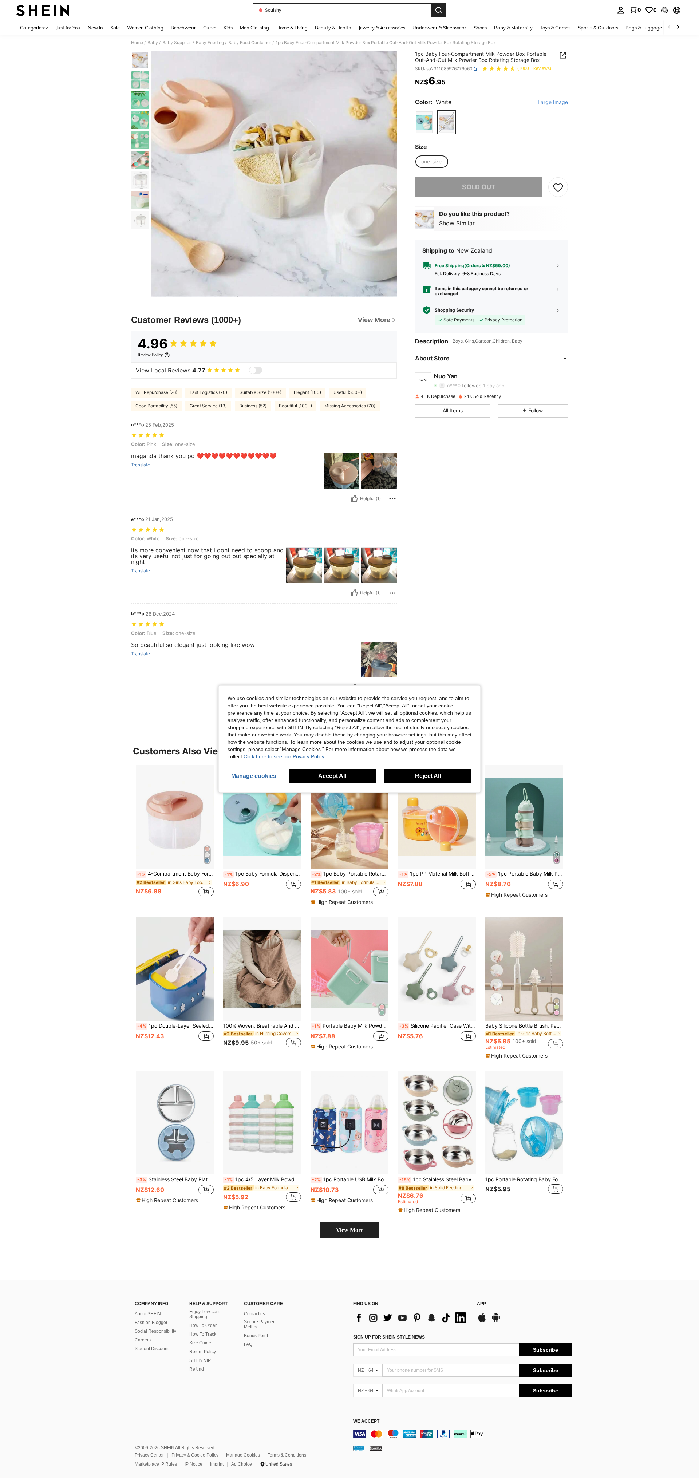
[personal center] (620, 10)
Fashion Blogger (151, 1322)
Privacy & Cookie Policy (194, 1455)
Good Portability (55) (156, 405)
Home (137, 42)
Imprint (217, 1464)
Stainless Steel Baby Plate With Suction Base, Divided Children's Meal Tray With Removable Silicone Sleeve (175, 1179)
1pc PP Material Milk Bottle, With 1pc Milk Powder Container (437, 874)
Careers (143, 1340)
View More (349, 1230)
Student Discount (152, 1348)
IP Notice (193, 1464)
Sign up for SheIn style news (389, 1337)
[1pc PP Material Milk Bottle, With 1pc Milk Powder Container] (437, 817)
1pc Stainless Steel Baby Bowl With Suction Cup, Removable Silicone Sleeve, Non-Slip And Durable (437, 1179)
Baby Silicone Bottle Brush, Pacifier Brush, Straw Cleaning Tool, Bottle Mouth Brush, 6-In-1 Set (524, 1026)
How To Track (202, 1334)
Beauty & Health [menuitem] (333, 28)
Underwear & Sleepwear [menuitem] (439, 28)
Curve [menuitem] (209, 28)
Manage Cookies (243, 1455)
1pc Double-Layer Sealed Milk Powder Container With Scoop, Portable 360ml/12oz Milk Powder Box (175, 1026)
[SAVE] (558, 187)
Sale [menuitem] (115, 28)
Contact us (254, 1313)
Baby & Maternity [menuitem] (513, 28)
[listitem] (175, 835)
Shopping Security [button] (454, 309)
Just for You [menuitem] (68, 28)
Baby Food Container (249, 42)
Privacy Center (149, 1455)
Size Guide (200, 1342)
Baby (152, 42)
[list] (411, 1317)
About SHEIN (148, 1313)
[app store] (482, 1321)
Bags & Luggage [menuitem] (643, 28)
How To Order (203, 1325)
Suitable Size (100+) (260, 392)
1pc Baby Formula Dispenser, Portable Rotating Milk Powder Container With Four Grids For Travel (263, 874)
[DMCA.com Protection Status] (376, 1448)
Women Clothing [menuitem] (145, 28)
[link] (635, 9)
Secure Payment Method (260, 1324)
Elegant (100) (307, 392)
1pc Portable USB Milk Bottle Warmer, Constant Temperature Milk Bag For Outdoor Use (350, 1179)
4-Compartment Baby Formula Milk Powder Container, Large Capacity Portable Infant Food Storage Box (175, 874)
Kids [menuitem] (228, 28)
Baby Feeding (210, 42)
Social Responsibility (155, 1331)
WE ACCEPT (366, 1421)
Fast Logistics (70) (208, 392)
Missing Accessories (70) (349, 405)
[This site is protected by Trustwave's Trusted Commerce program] (358, 1448)
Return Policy (202, 1351)
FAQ (248, 1344)
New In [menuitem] (95, 28)
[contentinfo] (462, 1434)
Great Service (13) (208, 405)
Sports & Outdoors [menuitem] (598, 28)
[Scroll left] (669, 27)
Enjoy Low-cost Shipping (204, 1314)
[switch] (255, 370)
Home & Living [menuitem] (292, 28)
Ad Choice (241, 1464)
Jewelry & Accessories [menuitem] (382, 28)
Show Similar (457, 223)
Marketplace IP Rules (156, 1464)
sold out (478, 187)
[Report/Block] (392, 498)
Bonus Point (256, 1335)
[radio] (424, 122)
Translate (140, 464)
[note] (343, 902)
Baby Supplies (176, 42)
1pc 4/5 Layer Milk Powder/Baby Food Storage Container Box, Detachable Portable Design (263, 1179)
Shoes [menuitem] (480, 28)
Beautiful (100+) (295, 405)
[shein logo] (42, 10)
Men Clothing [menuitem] (254, 28)
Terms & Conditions (287, 1455)
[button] (664, 10)
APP (481, 1303)
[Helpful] (354, 498)
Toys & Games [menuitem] (555, 28)
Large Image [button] (553, 102)
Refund (196, 1369)
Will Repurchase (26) (156, 392)
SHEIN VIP (200, 1360)
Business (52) (252, 405)
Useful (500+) (347, 392)
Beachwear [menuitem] (183, 28)
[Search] (438, 10)
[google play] (496, 1321)
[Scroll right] (677, 27)
